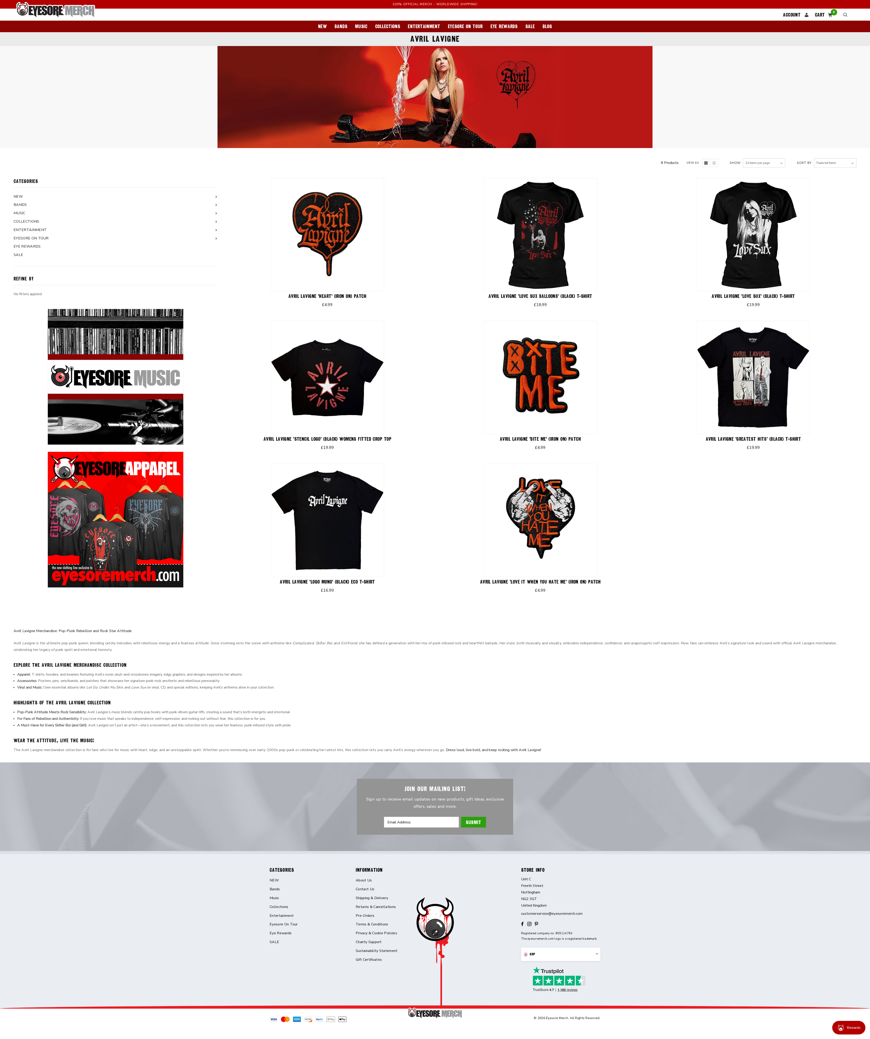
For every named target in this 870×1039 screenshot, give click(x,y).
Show (735, 163)
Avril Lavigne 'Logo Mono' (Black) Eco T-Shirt (327, 581)
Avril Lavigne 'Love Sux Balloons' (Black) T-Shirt (540, 296)
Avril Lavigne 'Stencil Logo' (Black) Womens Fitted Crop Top (327, 439)
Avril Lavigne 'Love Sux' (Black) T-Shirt (753, 296)
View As (692, 163)
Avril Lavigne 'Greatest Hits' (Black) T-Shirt (753, 439)
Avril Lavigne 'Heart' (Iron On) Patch (327, 296)
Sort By (804, 163)
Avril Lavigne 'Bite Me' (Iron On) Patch (540, 439)
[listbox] (835, 163)
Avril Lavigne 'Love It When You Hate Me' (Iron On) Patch (540, 581)
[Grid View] (706, 163)
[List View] (714, 163)
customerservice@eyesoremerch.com (551, 913)
